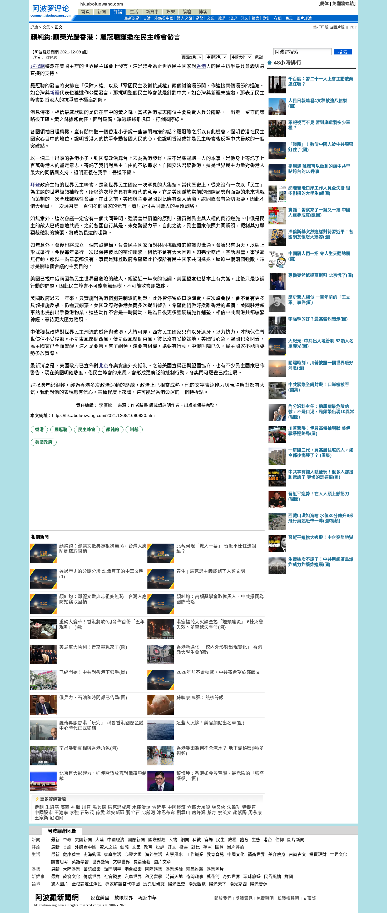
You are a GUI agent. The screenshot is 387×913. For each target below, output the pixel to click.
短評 (233, 18)
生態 (256, 839)
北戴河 (148, 812)
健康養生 (71, 854)
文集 (211, 18)
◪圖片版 (337, 27)
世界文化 (338, 854)
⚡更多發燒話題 (50, 799)
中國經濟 (176, 807)
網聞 (185, 839)
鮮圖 (288, 876)
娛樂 (170, 11)
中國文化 (236, 854)
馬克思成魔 (119, 807)
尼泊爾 (57, 817)
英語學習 (80, 862)
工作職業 (195, 854)
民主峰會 (87, 429)
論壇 (187, 11)
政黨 (222, 18)
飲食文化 (71, 876)
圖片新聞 (296, 839)
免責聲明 (265, 898)
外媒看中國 (163, 18)
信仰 (279, 839)
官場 (208, 839)
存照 (278, 18)
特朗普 (249, 807)
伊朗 (39, 807)
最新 (132, 18)
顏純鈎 (51, 57)
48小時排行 (287, 63)
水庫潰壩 (141, 807)
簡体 (324, 3)
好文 (244, 18)
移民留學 (153, 876)
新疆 (54, 93)
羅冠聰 (37, 66)
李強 (74, 812)
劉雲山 (184, 812)
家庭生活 (112, 854)
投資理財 (318, 854)
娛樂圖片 (215, 869)
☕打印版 (320, 27)
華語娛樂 (92, 869)
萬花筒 (213, 876)
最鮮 (55, 876)
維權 (232, 839)
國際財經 (157, 839)
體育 (244, 839)
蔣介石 (133, 812)
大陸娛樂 (71, 869)
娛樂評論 (174, 869)
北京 (103, 365)
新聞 (101, 11)
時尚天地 (174, 876)
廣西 (65, 807)
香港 (201, 66)
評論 (117, 11)
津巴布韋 (166, 812)
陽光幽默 (197, 884)
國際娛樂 (153, 869)
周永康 (255, 812)
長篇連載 (142, 862)
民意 (289, 18)
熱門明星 (112, 869)
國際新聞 (136, 839)
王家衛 (41, 817)
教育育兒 (215, 854)
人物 (173, 839)
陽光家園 (238, 884)
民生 (220, 839)
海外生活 (153, 854)
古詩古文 (297, 854)
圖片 (304, 18)
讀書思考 (59, 862)
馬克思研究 (154, 884)
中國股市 (43, 812)
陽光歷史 (176, 884)
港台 (268, 839)
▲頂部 (309, 898)
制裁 (134, 429)
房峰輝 (199, 812)
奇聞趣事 (195, 876)
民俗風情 (272, 876)
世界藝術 (101, 862)
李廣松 (106, 405)
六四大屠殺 (198, 807)
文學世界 (121, 862)
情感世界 (92, 876)
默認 (259, 57)
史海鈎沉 (92, 854)
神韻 (75, 807)
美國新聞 (83, 839)
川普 (86, 807)
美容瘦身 (277, 854)
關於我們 (223, 898)
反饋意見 (244, 898)
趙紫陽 (240, 812)
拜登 (35, 185)
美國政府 (43, 442)
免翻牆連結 (343, 3)
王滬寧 (61, 812)
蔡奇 (211, 812)
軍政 (67, 839)
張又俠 (219, 807)
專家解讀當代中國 (122, 884)
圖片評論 (235, 847)
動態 (200, 18)
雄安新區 (115, 812)
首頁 (85, 11)
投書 (255, 18)
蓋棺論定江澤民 (87, 884)
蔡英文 (225, 812)
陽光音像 (258, 884)
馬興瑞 (99, 807)
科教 (196, 839)
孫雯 (100, 812)
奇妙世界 (231, 876)
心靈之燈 (133, 854)
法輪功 (234, 807)
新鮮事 (152, 11)
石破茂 (87, 812)
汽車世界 (133, 876)
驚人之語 (184, 18)
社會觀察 (112, 876)
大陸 (99, 839)
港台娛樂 (133, 869)
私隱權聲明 (288, 898)
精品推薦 (195, 869)
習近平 (159, 807)
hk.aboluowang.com (101, 4)
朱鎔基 (52, 807)
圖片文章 (162, 862)
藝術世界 (256, 854)
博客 (203, 11)
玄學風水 (174, 854)
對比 (267, 18)
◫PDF (351, 27)
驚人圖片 (59, 884)
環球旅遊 (252, 876)
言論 (147, 18)
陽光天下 (217, 884)
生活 (134, 11)
